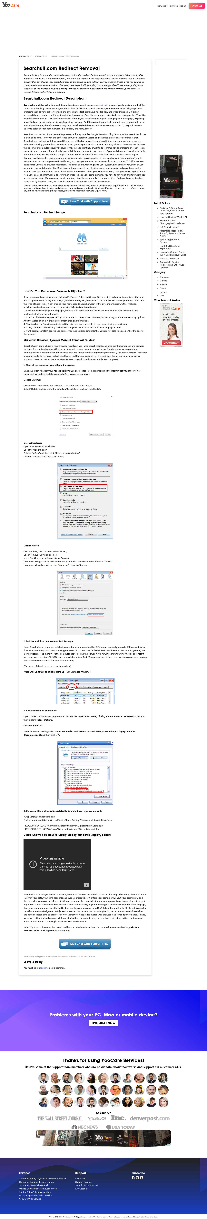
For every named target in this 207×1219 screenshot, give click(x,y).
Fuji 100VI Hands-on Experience (170, 247)
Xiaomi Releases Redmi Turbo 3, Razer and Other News (172, 233)
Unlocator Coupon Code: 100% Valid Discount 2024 (173, 253)
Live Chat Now (103, 1023)
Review (163, 291)
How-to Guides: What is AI (173, 217)
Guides (163, 280)
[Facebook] (133, 1178)
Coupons (164, 277)
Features (173, 5)
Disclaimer (154, 1217)
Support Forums (83, 1181)
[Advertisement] (103, 31)
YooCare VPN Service (30, 1198)
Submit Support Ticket (86, 1185)
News (163, 288)
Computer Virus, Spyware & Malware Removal (42, 1178)
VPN (162, 295)
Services (161, 5)
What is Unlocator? (169, 258)
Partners (112, 1217)
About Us (92, 1217)
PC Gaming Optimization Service (35, 1195)
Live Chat (197, 5)
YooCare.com (25, 56)
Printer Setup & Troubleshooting (35, 1192)
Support (131, 1217)
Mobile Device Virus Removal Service (38, 1188)
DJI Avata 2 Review (169, 226)
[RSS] (142, 1178)
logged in (41, 967)
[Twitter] (138, 1178)
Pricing (182, 5)
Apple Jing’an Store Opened (170, 240)
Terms (147, 1217)
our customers (164, 1067)
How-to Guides (102, 1217)
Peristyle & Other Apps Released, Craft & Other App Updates (172, 211)
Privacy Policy (139, 1217)
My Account (81, 1188)
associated (97, 104)
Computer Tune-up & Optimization (36, 1181)
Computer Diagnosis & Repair (34, 1185)
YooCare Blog (41, 56)
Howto (163, 284)
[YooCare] (10, 5)
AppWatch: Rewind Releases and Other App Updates (172, 265)
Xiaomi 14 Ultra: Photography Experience (172, 222)
